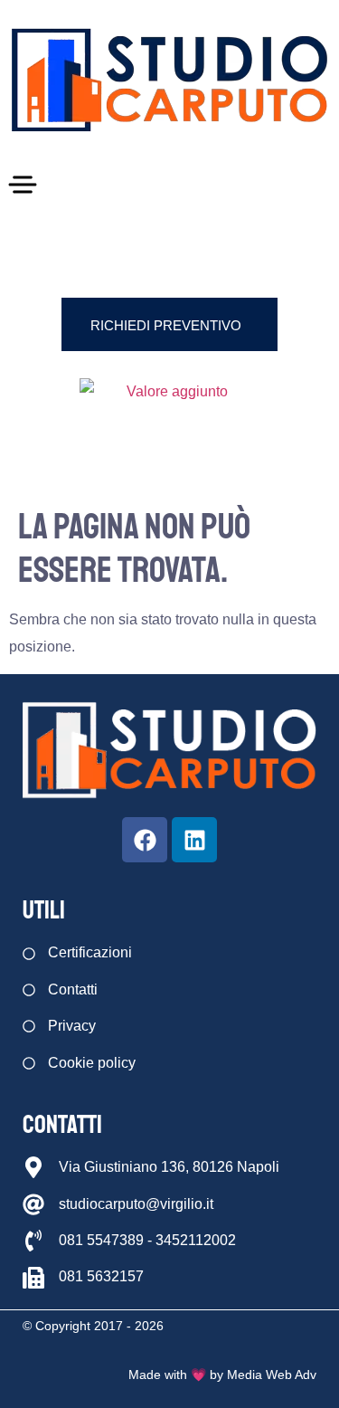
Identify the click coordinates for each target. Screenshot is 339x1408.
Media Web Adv (271, 1374)
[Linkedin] (194, 839)
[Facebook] (144, 839)
